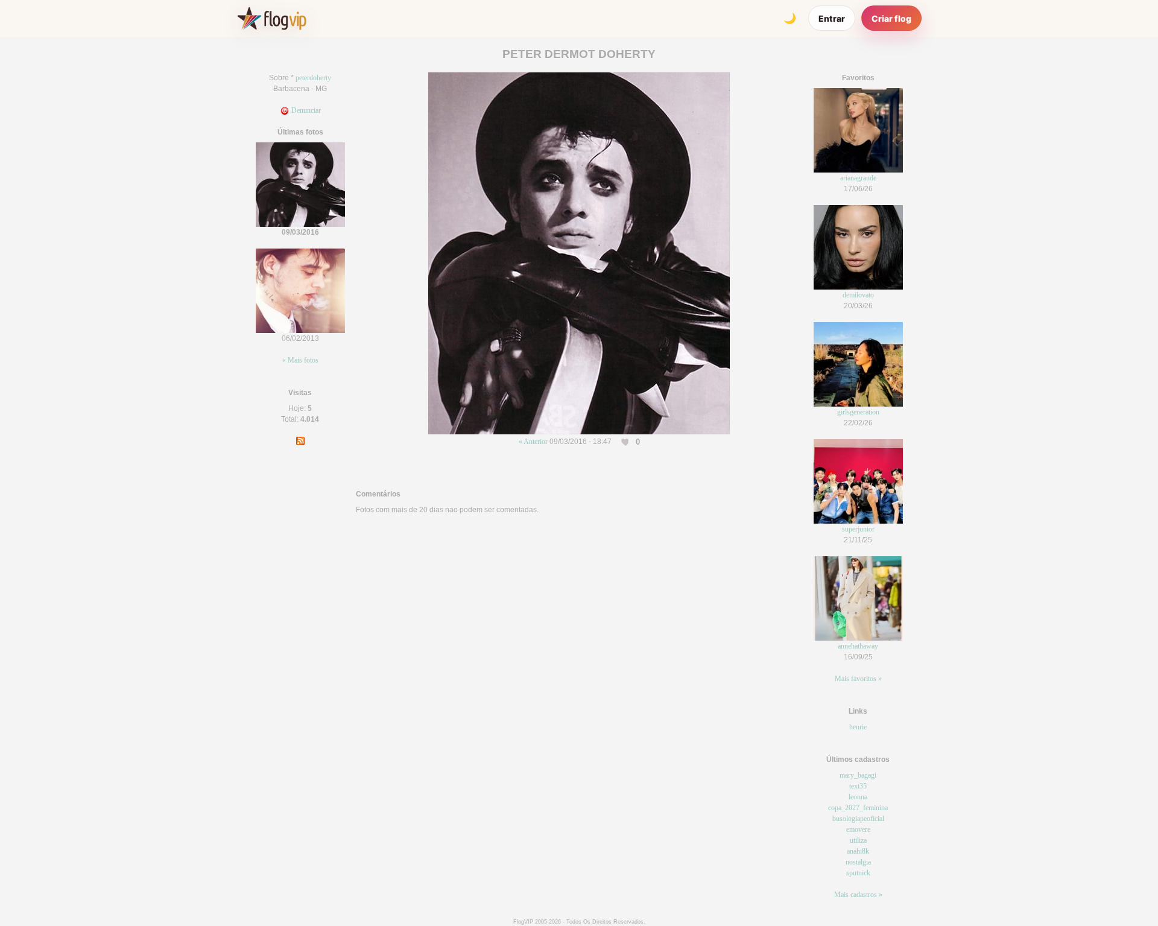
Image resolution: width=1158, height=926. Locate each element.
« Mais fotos (300, 360)
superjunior (858, 529)
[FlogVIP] (271, 18)
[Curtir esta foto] (626, 442)
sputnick (858, 873)
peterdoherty (313, 78)
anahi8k (858, 851)
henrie (858, 727)
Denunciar (305, 110)
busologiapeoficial (858, 818)
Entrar (831, 18)
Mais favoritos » (858, 678)
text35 (858, 786)
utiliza (858, 840)
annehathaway (858, 646)
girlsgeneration (858, 412)
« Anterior (533, 441)
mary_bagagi (858, 775)
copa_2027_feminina (858, 808)
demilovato (858, 295)
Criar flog (891, 18)
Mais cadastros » (858, 894)
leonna (858, 797)
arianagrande (858, 178)
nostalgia (858, 862)
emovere (858, 829)
